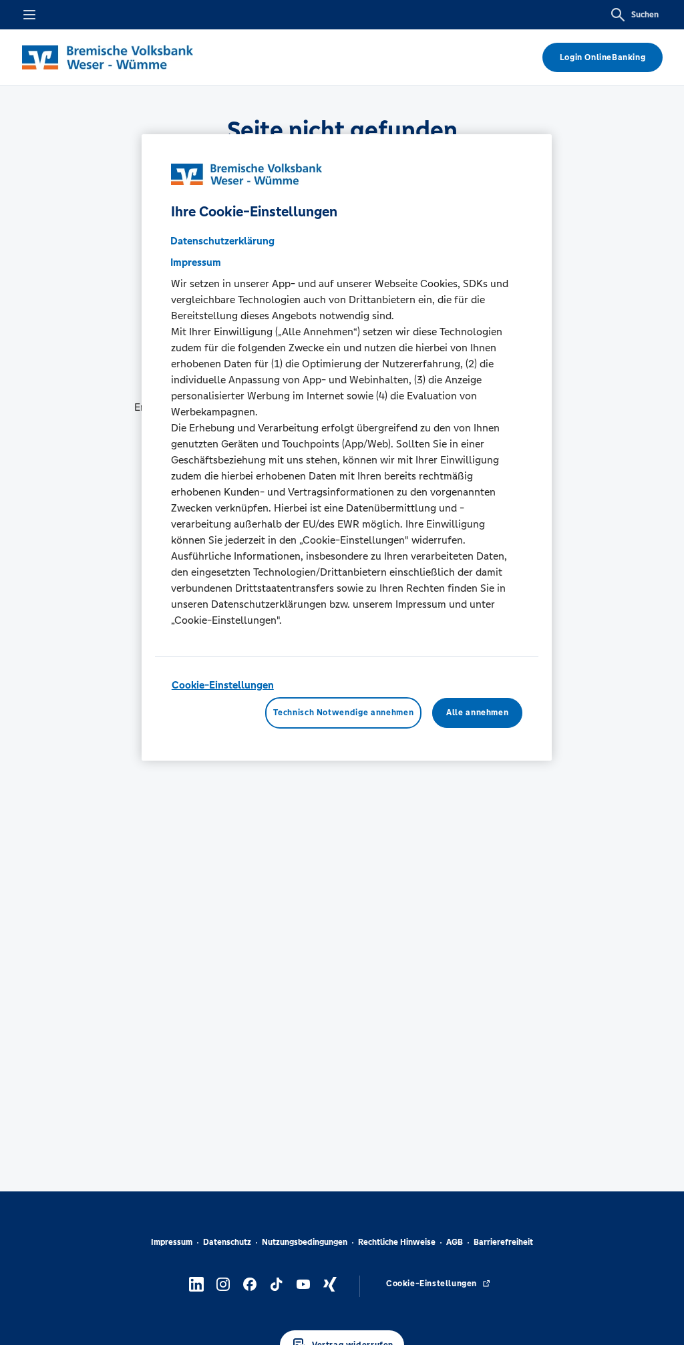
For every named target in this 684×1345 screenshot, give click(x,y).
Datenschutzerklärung (222, 240)
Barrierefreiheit (503, 1242)
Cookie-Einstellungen (223, 685)
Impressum (171, 1242)
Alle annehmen (477, 712)
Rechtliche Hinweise (397, 1242)
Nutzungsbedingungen (304, 1242)
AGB (454, 1242)
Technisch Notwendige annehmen (343, 712)
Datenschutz (227, 1242)
